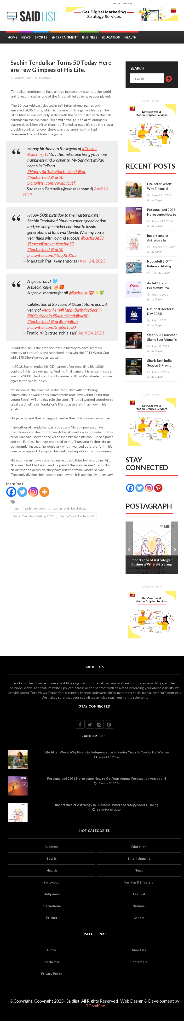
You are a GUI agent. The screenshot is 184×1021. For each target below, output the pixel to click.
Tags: (16, 508)
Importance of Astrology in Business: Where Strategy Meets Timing (106, 805)
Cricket (51, 918)
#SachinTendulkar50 (45, 177)
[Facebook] (11, 492)
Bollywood (51, 882)
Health (130, 37)
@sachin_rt (36, 154)
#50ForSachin (39, 315)
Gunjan (159, 200)
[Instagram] (33, 492)
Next (174, 547)
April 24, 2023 (92, 260)
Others (138, 918)
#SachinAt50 (92, 238)
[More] (44, 492)
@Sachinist (78, 292)
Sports (41, 37)
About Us (139, 950)
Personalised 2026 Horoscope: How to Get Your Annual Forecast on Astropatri (106, 778)
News (26, 37)
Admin (46, 78)
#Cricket (89, 148)
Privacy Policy (51, 974)
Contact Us (138, 962)
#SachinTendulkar (42, 321)
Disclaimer (51, 962)
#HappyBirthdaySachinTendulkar (56, 171)
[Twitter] (22, 492)
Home (12, 37)
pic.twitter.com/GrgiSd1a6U (51, 327)
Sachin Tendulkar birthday (69, 508)
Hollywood (52, 894)
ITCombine (94, 1005)
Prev (129, 547)
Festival (139, 894)
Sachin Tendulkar (36, 508)
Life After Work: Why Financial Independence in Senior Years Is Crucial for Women (106, 752)
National (138, 906)
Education (111, 37)
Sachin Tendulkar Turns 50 (77, 516)
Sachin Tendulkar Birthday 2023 (33, 516)
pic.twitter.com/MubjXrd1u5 (52, 255)
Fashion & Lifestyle (138, 882)
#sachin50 (65, 243)
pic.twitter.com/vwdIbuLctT (51, 183)
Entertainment (65, 37)
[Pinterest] (158, 488)
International (51, 906)
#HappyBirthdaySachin (81, 310)
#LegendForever (41, 243)
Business (90, 37)
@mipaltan (68, 321)
